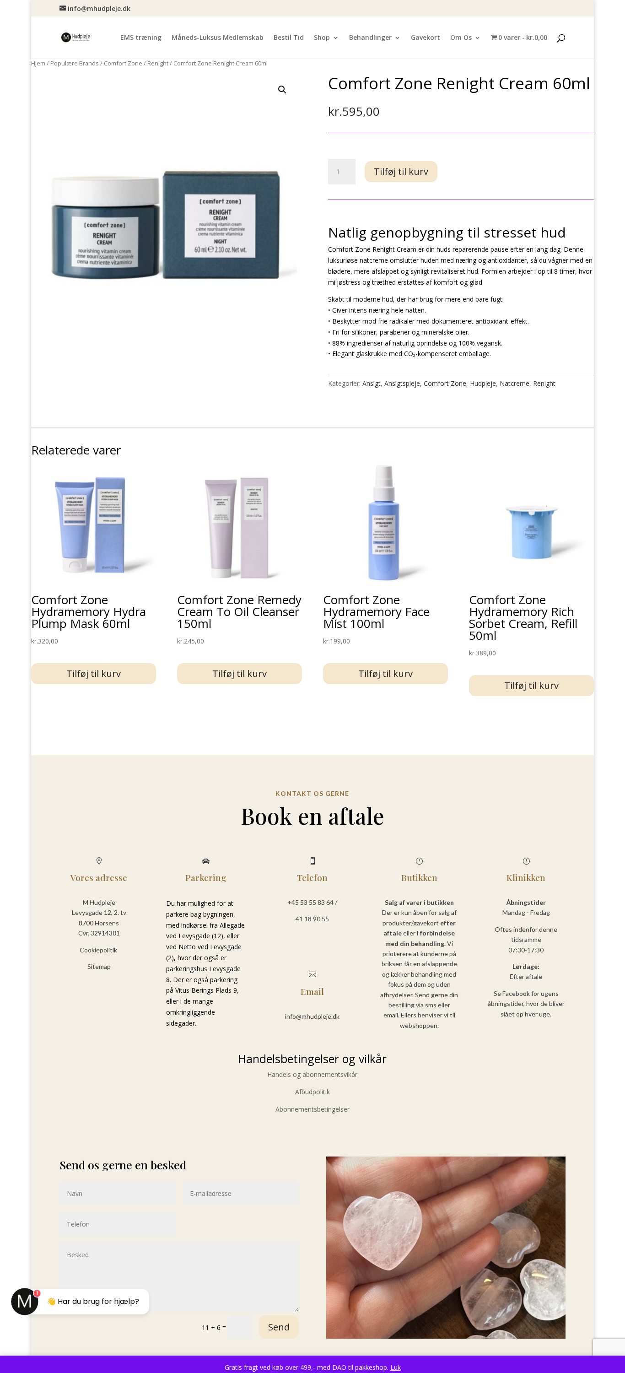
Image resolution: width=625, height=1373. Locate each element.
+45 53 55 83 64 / (312, 902)
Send (279, 1327)
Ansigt (371, 383)
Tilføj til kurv (401, 171)
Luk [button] (395, 1367)
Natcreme (514, 383)
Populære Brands (74, 63)
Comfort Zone (123, 63)
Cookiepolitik (99, 950)
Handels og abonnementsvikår (312, 1074)
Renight (157, 63)
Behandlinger (370, 38)
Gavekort (425, 38)
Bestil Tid (289, 38)
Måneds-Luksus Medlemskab (218, 38)
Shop (322, 38)
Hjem (38, 63)
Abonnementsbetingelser (312, 1109)
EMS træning (141, 38)
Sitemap (99, 966)
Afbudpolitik (312, 1091)
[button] (282, 89)
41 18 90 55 (312, 919)
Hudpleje (483, 383)
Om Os (461, 38)
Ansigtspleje (402, 383)
